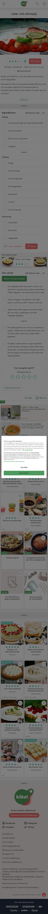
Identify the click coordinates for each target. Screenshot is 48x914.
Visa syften (24, 467)
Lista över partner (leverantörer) (14, 461)
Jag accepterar (24, 473)
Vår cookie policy (27, 450)
